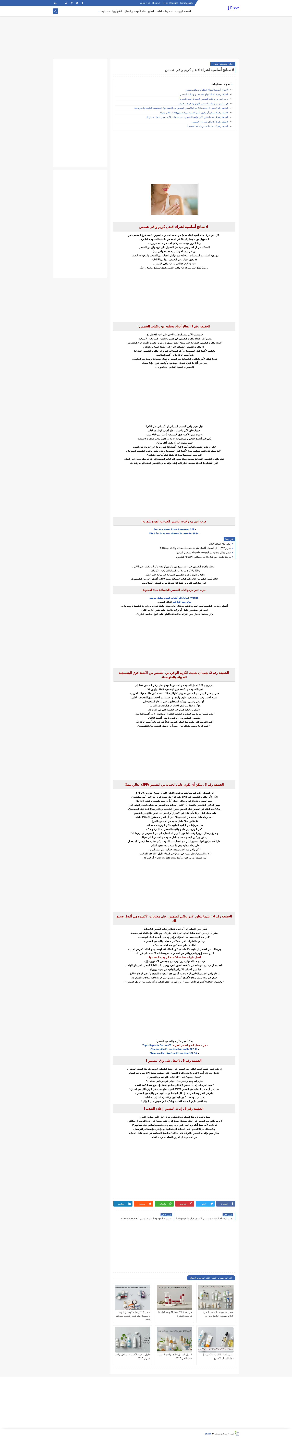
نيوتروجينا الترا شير (182, 601)
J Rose (233, 7)
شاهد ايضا (105, 11)
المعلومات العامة (164, 11)
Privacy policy (186, 3)
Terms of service (170, 3)
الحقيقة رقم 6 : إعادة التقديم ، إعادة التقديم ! (207, 126)
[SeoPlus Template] (236, 1433)
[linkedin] (55, 3)
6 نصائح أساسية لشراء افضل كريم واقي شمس (207, 89)
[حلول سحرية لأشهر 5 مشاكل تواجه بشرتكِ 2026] (132, 1340)
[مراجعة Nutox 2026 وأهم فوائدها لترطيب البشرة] (174, 1297)
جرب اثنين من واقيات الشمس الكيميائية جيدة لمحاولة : (203, 103)
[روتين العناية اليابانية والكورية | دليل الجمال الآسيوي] (216, 1340)
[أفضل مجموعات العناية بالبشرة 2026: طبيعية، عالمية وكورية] (216, 1297)
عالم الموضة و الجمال (135, 11)
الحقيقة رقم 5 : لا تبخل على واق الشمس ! (209, 121)
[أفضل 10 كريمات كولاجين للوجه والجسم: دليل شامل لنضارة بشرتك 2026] (132, 1297)
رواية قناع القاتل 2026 (220, 543)
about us (156, 3)
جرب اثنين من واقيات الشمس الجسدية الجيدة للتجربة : (203, 98)
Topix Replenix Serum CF (156, 1045)
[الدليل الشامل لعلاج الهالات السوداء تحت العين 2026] (174, 1340)
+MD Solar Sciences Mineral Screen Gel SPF (174, 533)
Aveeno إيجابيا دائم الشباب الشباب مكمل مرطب (173, 597)
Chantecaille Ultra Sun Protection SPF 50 (173, 1053)
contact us (145, 3)
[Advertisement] (146, 32)
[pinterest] (71, 3)
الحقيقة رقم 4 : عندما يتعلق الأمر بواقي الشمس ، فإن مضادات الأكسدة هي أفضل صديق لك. (186, 117)
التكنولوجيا (117, 11)
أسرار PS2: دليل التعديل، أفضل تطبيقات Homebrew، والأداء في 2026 (195, 548)
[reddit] (66, 3)
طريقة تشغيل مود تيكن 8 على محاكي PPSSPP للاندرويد (203, 556)
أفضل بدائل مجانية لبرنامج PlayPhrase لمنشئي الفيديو (204, 552)
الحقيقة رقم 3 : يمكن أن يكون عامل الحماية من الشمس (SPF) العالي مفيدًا (194, 112)
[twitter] (77, 3)
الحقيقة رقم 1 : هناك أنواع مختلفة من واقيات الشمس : (203, 94)
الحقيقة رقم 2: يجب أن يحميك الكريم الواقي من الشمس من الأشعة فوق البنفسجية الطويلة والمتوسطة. (181, 107)
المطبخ (151, 11)
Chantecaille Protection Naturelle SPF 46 (173, 1049)
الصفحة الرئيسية (183, 11)
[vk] (60, 3)
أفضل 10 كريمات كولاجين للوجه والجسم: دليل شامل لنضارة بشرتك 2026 (133, 1315)
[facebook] (82, 3)
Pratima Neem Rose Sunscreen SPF (173, 529)
